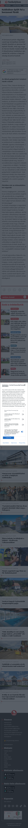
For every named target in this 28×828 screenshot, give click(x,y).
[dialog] (14, 414)
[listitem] (14, 411)
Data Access (14, 442)
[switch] (22, 414)
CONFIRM (8, 437)
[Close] (25, 385)
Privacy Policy (22, 442)
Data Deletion (6, 442)
